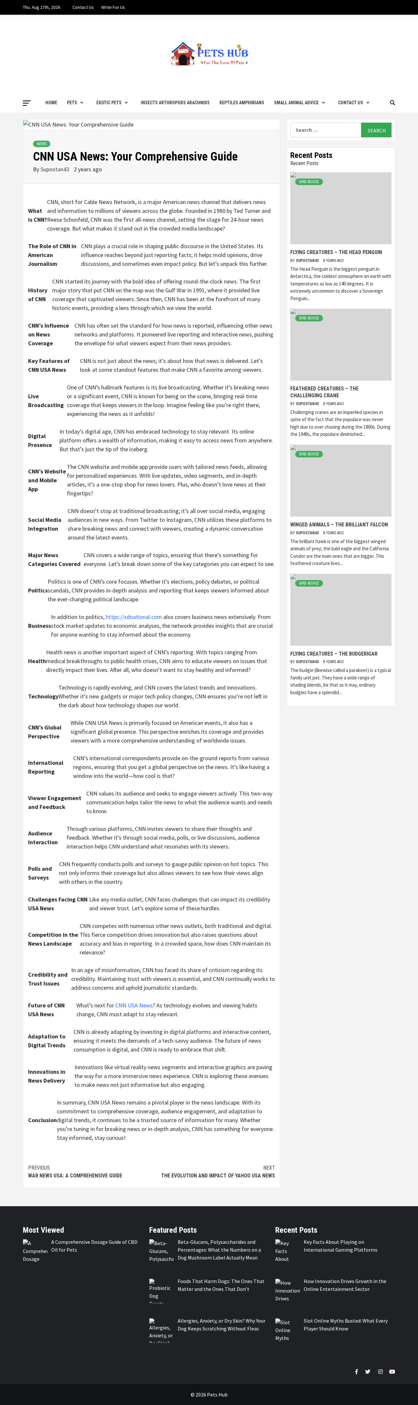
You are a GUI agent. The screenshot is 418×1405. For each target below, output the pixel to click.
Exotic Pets (108, 102)
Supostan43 (55, 169)
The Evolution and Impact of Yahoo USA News (218, 1172)
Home (51, 102)
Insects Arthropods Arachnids (175, 102)
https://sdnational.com (134, 617)
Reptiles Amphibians (241, 102)
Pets (72, 102)
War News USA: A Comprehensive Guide (75, 1172)
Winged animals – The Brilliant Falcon (339, 525)
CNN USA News (134, 1005)
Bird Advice (309, 182)
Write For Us (113, 7)
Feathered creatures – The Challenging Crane (324, 392)
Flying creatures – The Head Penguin (336, 252)
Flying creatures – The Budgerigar (334, 654)
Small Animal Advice (296, 102)
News (41, 144)
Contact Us (83, 7)
